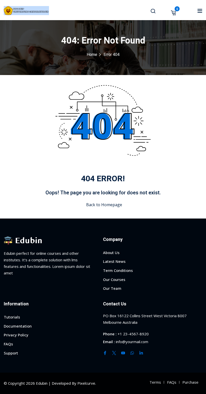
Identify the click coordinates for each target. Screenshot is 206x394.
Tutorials (12, 316)
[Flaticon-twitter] (114, 353)
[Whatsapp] (132, 353)
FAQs (8, 343)
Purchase (190, 382)
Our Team (112, 288)
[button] (199, 10)
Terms (155, 382)
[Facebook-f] (105, 353)
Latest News (114, 261)
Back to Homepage (104, 204)
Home (92, 55)
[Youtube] (123, 353)
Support (11, 352)
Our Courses (114, 279)
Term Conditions (118, 270)
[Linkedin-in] (141, 353)
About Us (111, 252)
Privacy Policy (16, 334)
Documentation (18, 326)
